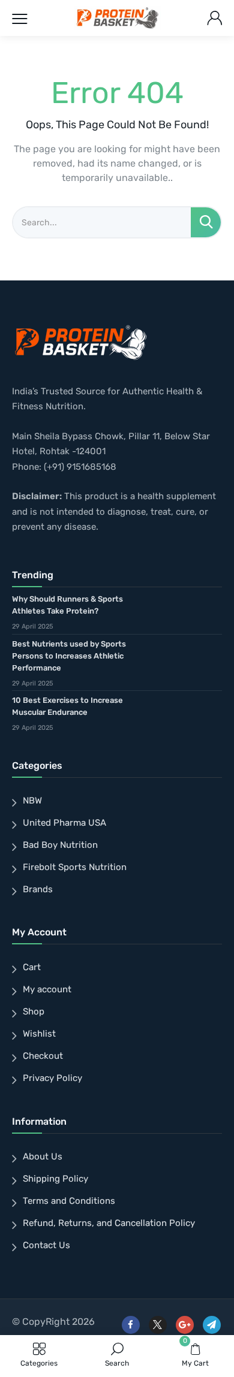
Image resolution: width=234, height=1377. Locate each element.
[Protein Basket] (118, 18)
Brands (38, 889)
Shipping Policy (55, 1178)
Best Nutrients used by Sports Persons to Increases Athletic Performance (69, 655)
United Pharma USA (64, 822)
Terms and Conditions (69, 1200)
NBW (32, 800)
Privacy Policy (52, 1078)
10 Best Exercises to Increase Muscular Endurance (67, 706)
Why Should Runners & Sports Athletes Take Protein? (67, 604)
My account (47, 989)
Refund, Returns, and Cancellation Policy (109, 1223)
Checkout (43, 1055)
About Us (42, 1156)
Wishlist (39, 1033)
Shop (33, 1011)
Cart (32, 967)
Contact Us (46, 1245)
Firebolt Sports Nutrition (75, 867)
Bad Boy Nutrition (60, 845)
